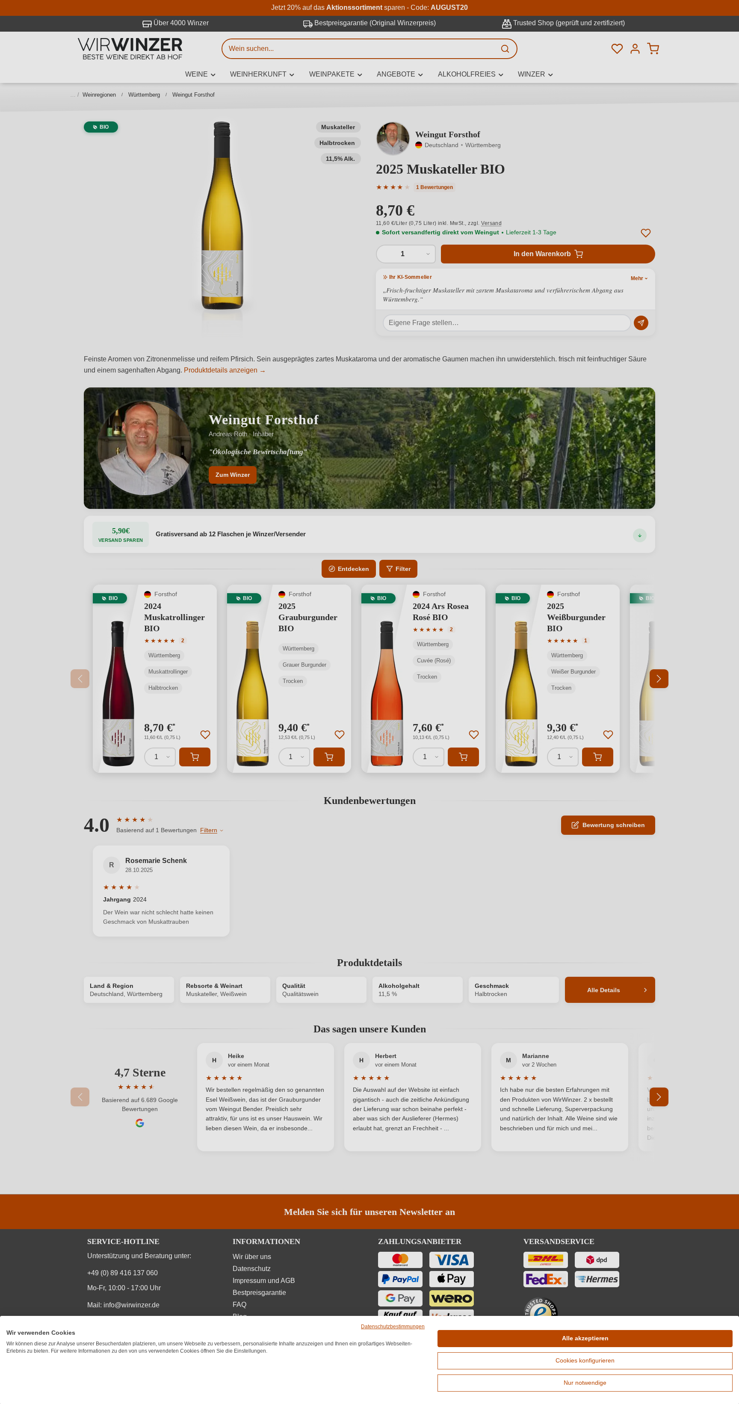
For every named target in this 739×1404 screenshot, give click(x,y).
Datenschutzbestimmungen (393, 1327)
